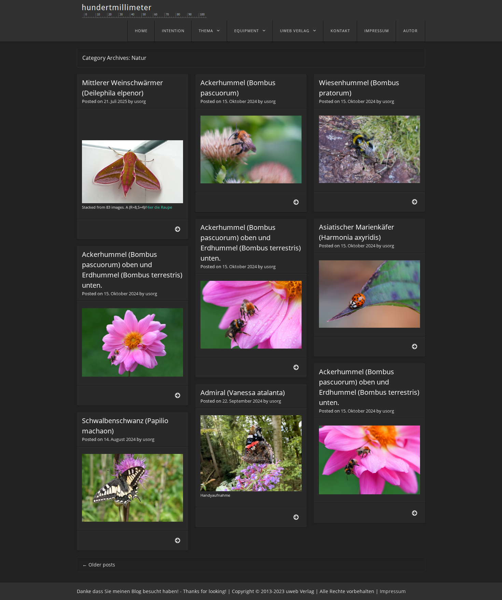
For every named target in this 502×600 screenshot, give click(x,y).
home (141, 30)
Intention (173, 30)
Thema (206, 30)
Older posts (98, 564)
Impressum (376, 30)
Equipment (246, 30)
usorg (140, 101)
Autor (410, 30)
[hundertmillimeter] (147, 14)
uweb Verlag (294, 30)
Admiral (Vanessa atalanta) (242, 392)
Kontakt (340, 30)
